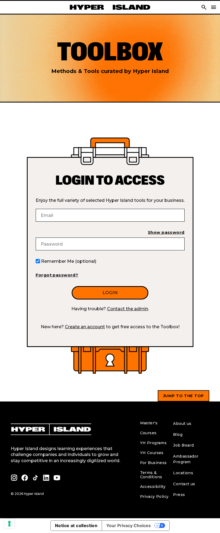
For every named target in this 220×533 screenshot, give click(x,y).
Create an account (85, 326)
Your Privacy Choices (128, 525)
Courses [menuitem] (148, 433)
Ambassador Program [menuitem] (185, 459)
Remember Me (68, 261)
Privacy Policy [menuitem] (154, 496)
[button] (204, 7)
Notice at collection (76, 525)
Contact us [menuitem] (184, 483)
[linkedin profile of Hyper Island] (46, 477)
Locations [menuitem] (183, 472)
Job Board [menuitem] (183, 445)
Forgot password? (57, 275)
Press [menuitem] (179, 494)
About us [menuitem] (182, 423)
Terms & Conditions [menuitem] (151, 474)
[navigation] (213, 7)
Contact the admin (127, 308)
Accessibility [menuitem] (153, 486)
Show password (166, 232)
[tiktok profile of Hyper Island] (35, 477)
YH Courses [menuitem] (152, 453)
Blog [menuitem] (177, 434)
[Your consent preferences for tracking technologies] (9, 524)
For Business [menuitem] (153, 463)
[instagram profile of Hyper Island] (14, 477)
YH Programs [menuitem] (153, 443)
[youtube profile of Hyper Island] (57, 477)
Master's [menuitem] (148, 423)
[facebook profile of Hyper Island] (24, 477)
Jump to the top (183, 395)
